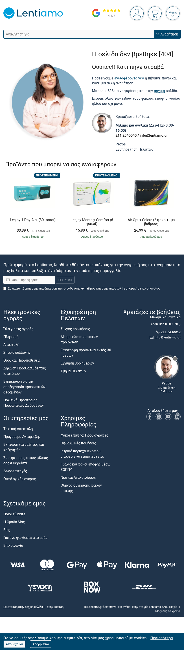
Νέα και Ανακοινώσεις (78, 477)
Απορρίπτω (41, 644)
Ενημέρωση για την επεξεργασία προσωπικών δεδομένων (24, 387)
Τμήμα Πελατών (73, 371)
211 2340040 (126, 135)
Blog (6, 529)
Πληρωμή (10, 336)
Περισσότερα (161, 637)
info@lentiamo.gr (154, 135)
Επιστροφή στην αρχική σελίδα (23, 607)
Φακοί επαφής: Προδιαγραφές (84, 435)
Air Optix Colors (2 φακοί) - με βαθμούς (151, 222)
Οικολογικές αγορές (19, 478)
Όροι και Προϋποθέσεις (22, 360)
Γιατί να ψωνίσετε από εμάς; (25, 537)
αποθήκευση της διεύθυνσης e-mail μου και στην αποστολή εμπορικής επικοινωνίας (99, 288)
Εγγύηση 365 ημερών (77, 363)
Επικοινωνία (13, 545)
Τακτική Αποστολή (18, 428)
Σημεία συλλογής (17, 352)
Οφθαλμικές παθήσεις (78, 442)
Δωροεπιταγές (15, 470)
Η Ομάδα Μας (14, 521)
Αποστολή (11, 344)
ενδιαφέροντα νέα (129, 78)
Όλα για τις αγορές (18, 328)
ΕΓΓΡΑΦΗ (65, 280)
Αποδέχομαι (14, 644)
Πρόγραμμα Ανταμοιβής (22, 436)
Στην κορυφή (55, 607)
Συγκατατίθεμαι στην (84, 288)
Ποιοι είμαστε (14, 513)
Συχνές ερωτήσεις (75, 328)
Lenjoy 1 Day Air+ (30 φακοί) (33, 220)
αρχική (159, 90)
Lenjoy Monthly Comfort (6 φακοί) (92, 222)
